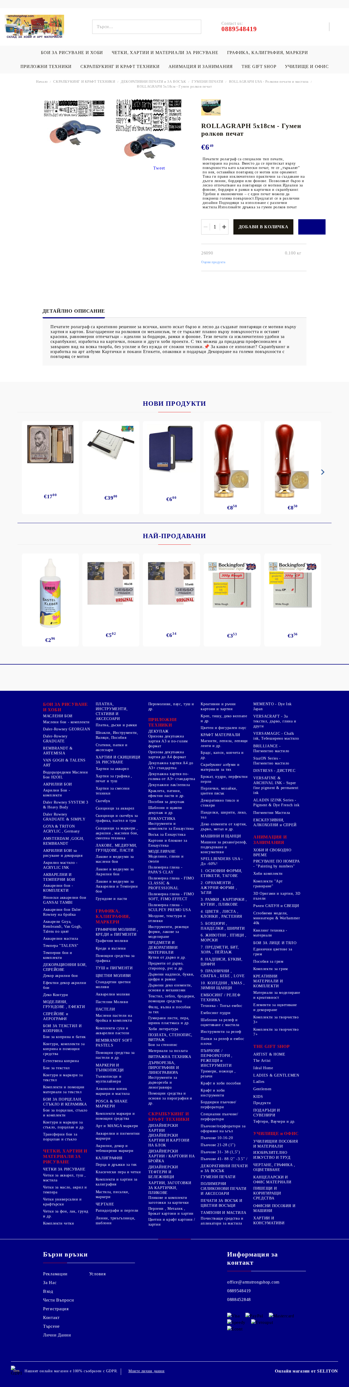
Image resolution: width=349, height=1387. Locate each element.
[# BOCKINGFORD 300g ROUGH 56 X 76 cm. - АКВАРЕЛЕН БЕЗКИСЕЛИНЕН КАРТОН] (232, 585)
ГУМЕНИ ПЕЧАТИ (207, 81)
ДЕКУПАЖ (158, 731)
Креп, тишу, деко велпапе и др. (224, 718)
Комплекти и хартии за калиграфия (116, 1181)
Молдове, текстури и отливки (167, 918)
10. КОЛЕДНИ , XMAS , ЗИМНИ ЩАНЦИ (223, 985)
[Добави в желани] (312, 227)
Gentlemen (262, 1089)
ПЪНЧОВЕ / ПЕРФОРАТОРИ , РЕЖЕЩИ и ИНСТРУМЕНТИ (216, 1058)
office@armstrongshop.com (253, 1282)
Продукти (262, 1103)
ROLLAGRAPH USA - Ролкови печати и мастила (269, 81)
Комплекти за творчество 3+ (276, 1019)
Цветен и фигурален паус (223, 728)
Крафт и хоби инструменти (213, 1092)
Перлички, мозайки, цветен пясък (219, 790)
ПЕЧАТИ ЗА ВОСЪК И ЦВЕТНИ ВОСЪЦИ (221, 1203)
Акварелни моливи (113, 994)
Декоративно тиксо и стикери (220, 802)
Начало (42, 81)
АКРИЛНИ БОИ (57, 784)
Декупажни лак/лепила (169, 785)
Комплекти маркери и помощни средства (115, 1116)
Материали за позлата (168, 1051)
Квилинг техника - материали (270, 932)
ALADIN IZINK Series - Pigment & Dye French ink (276, 802)
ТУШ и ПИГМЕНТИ (114, 968)
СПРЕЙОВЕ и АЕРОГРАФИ (55, 1016)
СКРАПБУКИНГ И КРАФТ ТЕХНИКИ (120, 66)
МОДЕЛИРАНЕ (162, 851)
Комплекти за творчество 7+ (276, 1031)
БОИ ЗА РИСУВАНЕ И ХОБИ (72, 52)
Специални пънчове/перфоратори (219, 1116)
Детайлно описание (74, 311)
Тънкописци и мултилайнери (109, 1078)
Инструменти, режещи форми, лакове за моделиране (168, 932)
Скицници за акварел (115, 808)
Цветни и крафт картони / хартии (171, 1221)
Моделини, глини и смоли (166, 858)
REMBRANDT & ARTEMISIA (58, 750)
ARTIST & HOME (269, 1054)
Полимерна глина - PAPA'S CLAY (165, 869)
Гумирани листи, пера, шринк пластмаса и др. (169, 1020)
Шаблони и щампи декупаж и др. (165, 810)
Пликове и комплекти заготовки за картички (168, 1200)
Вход (48, 1291)
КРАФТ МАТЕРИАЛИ (220, 735)
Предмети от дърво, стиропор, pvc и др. (166, 965)
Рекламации (55, 1274)
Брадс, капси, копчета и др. (222, 755)
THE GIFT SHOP (259, 66)
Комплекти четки (58, 1223)
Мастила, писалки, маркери (113, 1194)
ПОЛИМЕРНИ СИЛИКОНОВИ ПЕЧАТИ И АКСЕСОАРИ (223, 1189)
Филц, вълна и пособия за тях (169, 1009)
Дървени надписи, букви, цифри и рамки (171, 976)
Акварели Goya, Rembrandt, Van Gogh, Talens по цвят (62, 926)
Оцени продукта (213, 262)
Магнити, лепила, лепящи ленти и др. (224, 743)
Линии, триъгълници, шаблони (116, 1220)
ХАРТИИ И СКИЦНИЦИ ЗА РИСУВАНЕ (118, 759)
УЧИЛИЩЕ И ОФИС (307, 66)
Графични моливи (112, 941)
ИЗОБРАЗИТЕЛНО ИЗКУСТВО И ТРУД (271, 1155)
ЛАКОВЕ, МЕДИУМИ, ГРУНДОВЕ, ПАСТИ (116, 847)
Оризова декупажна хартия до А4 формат (167, 754)
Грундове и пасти (111, 899)
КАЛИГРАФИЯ (109, 1158)
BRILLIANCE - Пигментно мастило (271, 748)
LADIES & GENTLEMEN (276, 1075)
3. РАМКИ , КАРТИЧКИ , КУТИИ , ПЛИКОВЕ (224, 901)
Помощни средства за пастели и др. (115, 1055)
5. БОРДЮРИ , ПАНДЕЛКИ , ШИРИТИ (223, 925)
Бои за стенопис (162, 1045)
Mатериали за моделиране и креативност (276, 995)
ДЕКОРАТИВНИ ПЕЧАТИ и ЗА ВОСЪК (153, 81)
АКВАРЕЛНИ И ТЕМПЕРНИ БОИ (59, 877)
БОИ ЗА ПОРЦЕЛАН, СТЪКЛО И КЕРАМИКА (65, 1101)
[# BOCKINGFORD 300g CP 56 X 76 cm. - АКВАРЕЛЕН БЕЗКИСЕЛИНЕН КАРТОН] (293, 585)
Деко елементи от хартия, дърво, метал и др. (224, 826)
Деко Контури (55, 995)
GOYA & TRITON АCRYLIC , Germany (61, 828)
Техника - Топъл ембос (221, 1006)
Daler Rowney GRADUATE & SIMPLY (64, 816)
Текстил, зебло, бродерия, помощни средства (171, 998)
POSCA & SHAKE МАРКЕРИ (112, 1103)
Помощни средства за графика (115, 958)
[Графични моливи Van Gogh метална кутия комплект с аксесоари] (50, 444)
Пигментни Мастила (271, 813)
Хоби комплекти (268, 874)
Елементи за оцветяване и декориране (275, 1007)
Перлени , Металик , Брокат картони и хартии (171, 1211)
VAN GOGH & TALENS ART (64, 762)
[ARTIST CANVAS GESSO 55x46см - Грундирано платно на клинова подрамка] (171, 583)
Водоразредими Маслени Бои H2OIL (65, 774)
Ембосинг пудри (215, 1013)
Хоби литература (163, 1029)
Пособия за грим (268, 961)
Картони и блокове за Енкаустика (167, 842)
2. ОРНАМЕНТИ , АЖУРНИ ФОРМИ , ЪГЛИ (219, 888)
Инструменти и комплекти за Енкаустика (171, 826)
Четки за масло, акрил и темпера (65, 1189)
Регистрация (56, 1308)
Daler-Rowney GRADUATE (55, 738)
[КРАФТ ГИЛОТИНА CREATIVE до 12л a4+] (111, 446)
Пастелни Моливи (112, 1002)
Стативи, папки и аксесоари (112, 747)
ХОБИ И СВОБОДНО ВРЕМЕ (272, 852)
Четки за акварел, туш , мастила (64, 1177)
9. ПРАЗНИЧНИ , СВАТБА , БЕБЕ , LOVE (223, 973)
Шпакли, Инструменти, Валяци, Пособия (117, 735)
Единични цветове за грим (272, 951)
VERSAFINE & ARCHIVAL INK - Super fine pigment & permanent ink (275, 785)
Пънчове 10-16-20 (217, 1138)
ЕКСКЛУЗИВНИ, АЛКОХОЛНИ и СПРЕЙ (275, 822)
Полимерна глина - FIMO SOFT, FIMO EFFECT (171, 896)
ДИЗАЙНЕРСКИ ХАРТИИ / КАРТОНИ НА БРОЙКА (171, 1156)
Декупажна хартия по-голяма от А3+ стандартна (171, 776)
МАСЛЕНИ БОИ (58, 716)
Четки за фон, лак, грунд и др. (65, 1213)
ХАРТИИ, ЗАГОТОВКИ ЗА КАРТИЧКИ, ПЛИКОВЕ (169, 1188)
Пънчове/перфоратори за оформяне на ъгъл (223, 1128)
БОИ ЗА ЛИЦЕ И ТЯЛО (274, 943)
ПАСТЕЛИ (105, 1009)
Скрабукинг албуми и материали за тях (220, 767)
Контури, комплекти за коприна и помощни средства (64, 1049)
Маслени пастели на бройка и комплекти (114, 1018)
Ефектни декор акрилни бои (64, 985)
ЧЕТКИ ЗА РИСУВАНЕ (64, 1169)
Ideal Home (263, 1068)
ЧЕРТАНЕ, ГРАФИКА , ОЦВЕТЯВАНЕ (274, 1167)
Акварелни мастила (60, 938)
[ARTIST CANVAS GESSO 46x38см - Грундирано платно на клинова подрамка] (111, 583)
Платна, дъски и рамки (116, 725)
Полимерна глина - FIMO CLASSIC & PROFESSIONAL (171, 883)
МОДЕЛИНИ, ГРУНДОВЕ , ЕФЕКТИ (64, 1004)
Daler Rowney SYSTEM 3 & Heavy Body (65, 804)
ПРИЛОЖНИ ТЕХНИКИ (46, 66)
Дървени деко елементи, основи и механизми (170, 987)
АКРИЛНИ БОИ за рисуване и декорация (63, 853)
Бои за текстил (56, 1068)
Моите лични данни (146, 1371)
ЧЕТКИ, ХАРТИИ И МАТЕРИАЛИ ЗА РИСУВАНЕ (165, 52)
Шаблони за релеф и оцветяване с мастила (220, 1022)
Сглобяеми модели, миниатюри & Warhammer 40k (276, 918)
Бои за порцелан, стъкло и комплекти (65, 1112)
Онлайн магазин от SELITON (306, 1371)
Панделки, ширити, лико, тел (224, 814)
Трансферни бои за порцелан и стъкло (60, 1136)
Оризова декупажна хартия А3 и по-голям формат (168, 741)
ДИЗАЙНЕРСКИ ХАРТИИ (163, 1128)
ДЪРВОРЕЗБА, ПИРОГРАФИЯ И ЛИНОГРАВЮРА (163, 1068)
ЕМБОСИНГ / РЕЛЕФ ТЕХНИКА (220, 997)
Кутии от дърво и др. (167, 957)
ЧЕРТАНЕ (105, 1204)
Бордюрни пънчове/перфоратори (218, 1104)
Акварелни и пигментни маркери (118, 1135)
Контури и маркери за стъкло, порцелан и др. (64, 1124)
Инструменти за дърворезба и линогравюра (162, 1082)
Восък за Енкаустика (167, 834)
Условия (97, 1274)
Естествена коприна (61, 1061)
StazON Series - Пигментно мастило (271, 760)
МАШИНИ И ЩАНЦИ (221, 836)
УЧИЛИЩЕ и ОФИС (276, 1133)
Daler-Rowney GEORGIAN (66, 729)
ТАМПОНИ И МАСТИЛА (223, 1213)
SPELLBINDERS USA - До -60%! (222, 861)
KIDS (258, 1097)
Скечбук (103, 801)
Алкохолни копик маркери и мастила (113, 1091)
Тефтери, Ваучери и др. (274, 1121)
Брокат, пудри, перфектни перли (224, 779)
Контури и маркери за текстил (63, 1077)
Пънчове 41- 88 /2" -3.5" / (224, 1159)
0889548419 (239, 1290)
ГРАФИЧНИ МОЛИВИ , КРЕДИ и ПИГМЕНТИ (117, 931)
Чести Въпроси (58, 1300)
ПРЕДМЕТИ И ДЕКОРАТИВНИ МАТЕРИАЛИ (163, 948)
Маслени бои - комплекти (66, 722)
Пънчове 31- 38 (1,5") (220, 1152)
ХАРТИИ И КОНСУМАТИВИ (268, 1220)
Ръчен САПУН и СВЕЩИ (276, 906)
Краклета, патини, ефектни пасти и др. (166, 793)
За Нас (49, 1282)
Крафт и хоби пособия (221, 1083)
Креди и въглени (111, 948)
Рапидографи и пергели (117, 1210)
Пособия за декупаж (166, 802)
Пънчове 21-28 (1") (218, 1145)
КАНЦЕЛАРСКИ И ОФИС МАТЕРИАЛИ (272, 1179)
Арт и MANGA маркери (117, 1126)
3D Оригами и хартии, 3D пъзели (276, 895)
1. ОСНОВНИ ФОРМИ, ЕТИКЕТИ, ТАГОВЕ (221, 873)
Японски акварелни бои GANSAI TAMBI (64, 900)
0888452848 (239, 1299)
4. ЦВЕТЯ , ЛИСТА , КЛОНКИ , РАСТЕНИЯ (221, 913)
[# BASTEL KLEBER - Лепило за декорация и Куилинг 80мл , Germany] (50, 593)
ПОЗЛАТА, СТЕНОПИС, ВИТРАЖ (170, 1037)
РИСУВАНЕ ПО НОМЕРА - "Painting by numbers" (276, 863)
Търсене (51, 1326)
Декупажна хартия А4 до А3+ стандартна (170, 765)
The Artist (261, 1061)
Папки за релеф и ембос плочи (222, 1041)
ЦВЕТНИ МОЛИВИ (113, 976)
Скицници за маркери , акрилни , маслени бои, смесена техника (117, 833)
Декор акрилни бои (60, 976)
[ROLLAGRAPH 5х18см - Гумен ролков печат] (74, 108)
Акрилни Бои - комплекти (56, 792)
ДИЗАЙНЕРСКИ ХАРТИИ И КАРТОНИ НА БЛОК (168, 1140)
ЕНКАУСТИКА (162, 819)
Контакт (51, 1317)
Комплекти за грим (270, 969)
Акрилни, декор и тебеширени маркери (114, 1148)
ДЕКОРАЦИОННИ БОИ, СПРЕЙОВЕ (65, 967)
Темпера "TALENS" (61, 946)
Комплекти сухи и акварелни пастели (113, 1030)
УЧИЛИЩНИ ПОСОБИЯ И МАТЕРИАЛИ (275, 1143)
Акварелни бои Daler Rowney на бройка (62, 912)
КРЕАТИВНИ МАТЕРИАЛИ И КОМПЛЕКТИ (268, 981)
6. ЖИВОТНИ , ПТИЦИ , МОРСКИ (223, 937)
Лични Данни (57, 1335)
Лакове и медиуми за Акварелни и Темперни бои (117, 886)
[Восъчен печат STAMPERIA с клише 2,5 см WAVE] (293, 460)
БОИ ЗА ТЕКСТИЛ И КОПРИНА (62, 1028)
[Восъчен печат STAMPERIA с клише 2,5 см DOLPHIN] (232, 460)
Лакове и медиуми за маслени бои (115, 859)
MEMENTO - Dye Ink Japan (272, 706)
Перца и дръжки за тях (116, 1165)
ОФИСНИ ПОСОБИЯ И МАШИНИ (274, 1208)
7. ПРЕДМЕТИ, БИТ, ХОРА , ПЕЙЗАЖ (220, 949)
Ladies (258, 1082)
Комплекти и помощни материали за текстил (64, 1089)
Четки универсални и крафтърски (62, 1201)
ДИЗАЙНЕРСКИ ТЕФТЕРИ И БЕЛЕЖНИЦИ (163, 1172)
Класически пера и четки (118, 1172)
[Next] (321, 472)
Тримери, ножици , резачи (218, 1073)
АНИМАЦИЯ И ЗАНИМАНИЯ (201, 66)
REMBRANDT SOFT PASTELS (114, 1042)
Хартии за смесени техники (113, 790)
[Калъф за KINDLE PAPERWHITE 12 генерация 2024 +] (171, 448)
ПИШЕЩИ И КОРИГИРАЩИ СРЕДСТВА (267, 1193)
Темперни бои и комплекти (57, 955)
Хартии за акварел (112, 769)
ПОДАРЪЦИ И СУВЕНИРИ (266, 1112)
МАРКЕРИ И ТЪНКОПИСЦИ (110, 1067)
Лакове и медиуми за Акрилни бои (115, 871)
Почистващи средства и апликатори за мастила (222, 1220)
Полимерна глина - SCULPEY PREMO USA (169, 907)
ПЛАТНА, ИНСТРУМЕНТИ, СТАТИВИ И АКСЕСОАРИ (112, 711)
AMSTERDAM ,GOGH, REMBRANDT (63, 841)
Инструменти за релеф (221, 1032)
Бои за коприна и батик (64, 1037)
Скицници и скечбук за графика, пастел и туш (117, 818)
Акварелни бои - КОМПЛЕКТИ (58, 888)
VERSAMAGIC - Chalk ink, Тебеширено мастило (276, 735)
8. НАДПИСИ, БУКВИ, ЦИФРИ (221, 961)
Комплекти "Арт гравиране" (268, 883)
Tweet (159, 168)
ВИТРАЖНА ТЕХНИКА (169, 1057)
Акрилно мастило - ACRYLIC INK (60, 865)
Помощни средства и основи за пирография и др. (170, 1098)
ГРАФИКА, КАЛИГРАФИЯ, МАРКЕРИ (267, 52)
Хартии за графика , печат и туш (114, 778)
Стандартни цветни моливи (113, 984)
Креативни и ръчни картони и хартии (218, 706)
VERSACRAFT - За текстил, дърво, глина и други (274, 721)
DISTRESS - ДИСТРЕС (274, 771)
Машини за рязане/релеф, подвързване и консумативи (224, 847)
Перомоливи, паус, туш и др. (171, 706)
